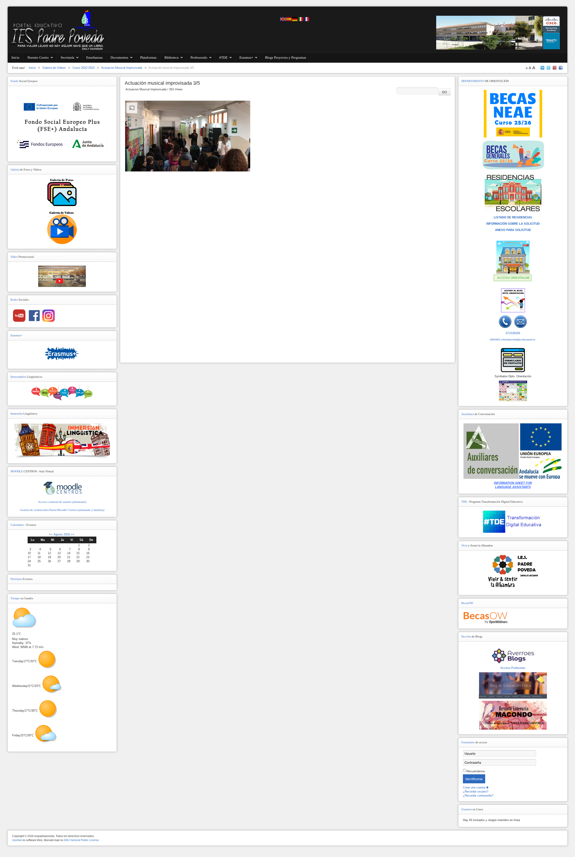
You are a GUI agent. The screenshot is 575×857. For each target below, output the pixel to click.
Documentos (119, 57)
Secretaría (67, 57)
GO (444, 92)
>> (72, 534)
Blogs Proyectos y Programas (285, 57)
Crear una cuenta (474, 787)
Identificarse (474, 779)
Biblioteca (171, 57)
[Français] (307, 18)
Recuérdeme (476, 771)
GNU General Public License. (82, 840)
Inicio (15, 57)
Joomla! (17, 840)
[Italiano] (301, 18)
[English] (283, 18)
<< (51, 534)
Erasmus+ (246, 57)
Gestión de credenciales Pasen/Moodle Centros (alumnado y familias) (62, 510)
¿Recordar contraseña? (478, 795)
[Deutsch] (295, 18)
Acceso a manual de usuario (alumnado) (62, 502)
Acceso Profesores (512, 668)
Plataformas (148, 57)
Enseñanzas (94, 57)
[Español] (289, 18)
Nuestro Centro (38, 57)
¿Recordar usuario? (475, 791)
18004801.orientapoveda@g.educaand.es (512, 339)
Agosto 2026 (61, 534)
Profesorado (198, 57)
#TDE (223, 57)
